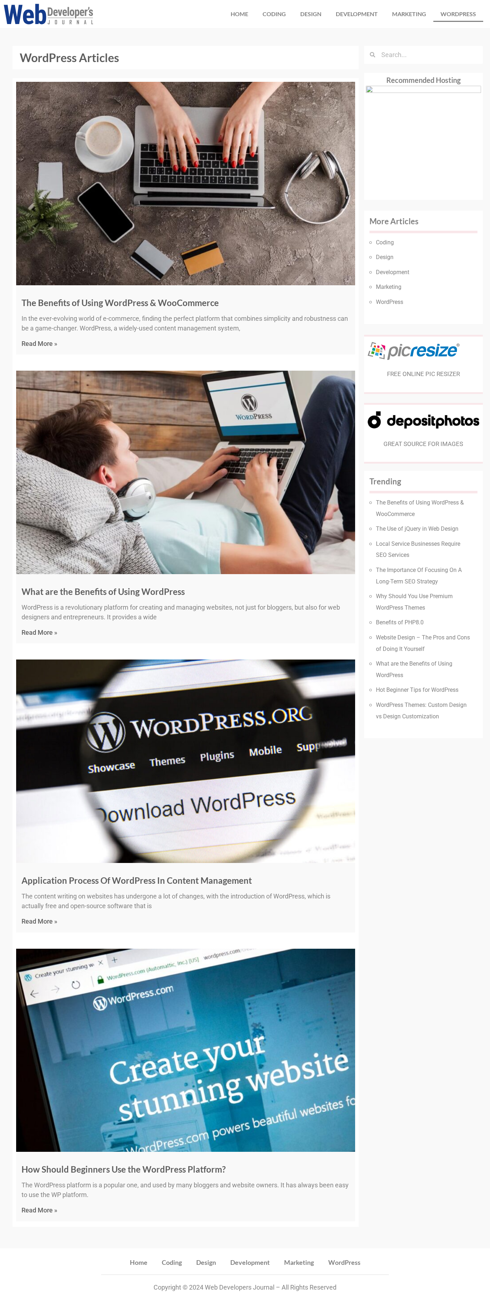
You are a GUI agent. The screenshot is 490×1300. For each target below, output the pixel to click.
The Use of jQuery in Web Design (417, 528)
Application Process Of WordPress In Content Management (137, 880)
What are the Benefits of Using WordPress (103, 591)
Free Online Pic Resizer (423, 373)
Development (357, 13)
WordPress (458, 13)
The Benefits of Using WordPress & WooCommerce (120, 302)
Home (239, 13)
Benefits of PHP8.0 (400, 622)
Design (310, 13)
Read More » (39, 343)
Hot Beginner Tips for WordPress (417, 689)
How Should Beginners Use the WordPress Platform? (124, 1169)
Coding (274, 13)
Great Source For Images (423, 443)
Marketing (409, 13)
